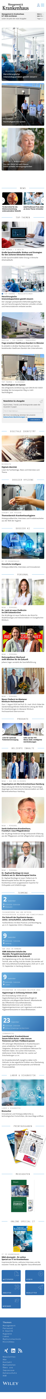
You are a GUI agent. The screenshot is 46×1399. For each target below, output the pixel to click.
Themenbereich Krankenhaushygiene (18, 515)
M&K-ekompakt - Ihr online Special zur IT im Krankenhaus (15, 1258)
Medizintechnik (12, 71)
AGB (5, 1375)
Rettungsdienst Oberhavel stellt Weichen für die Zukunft (15, 658)
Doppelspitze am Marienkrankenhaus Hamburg (23, 784)
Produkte (23, 719)
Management (19, 161)
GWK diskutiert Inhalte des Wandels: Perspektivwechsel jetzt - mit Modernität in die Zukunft (17, 953)
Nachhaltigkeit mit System (14, 121)
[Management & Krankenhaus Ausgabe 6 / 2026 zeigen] (30, 1147)
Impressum (8, 1370)
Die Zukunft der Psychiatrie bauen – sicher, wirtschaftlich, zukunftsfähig (18, 918)
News (23, 188)
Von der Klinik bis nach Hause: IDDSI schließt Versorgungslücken (17, 165)
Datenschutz (10, 1373)
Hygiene (7, 1334)
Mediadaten (9, 1365)
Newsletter (9, 1357)
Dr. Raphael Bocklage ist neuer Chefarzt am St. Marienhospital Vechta (19, 874)
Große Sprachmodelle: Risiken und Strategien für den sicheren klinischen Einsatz (22, 253)
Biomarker (6, 1111)
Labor (6, 1336)
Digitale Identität (9, 467)
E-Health (19, 250)
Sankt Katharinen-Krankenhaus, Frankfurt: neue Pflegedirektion (16, 829)
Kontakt (7, 1362)
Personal (13, 607)
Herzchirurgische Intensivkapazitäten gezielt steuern (20, 75)
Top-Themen (23, 217)
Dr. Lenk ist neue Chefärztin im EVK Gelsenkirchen (14, 611)
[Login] (38, 5)
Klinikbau (8, 119)
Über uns (8, 1367)
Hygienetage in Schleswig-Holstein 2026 (19, 992)
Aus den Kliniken (17, 781)
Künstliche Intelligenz (11, 564)
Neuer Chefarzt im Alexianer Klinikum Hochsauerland (14, 700)
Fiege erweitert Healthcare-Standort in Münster (23, 343)
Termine (23, 893)
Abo (5, 1359)
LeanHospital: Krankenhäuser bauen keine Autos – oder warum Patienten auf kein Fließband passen (18, 1038)
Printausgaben (23, 1126)
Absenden (35, 420)
